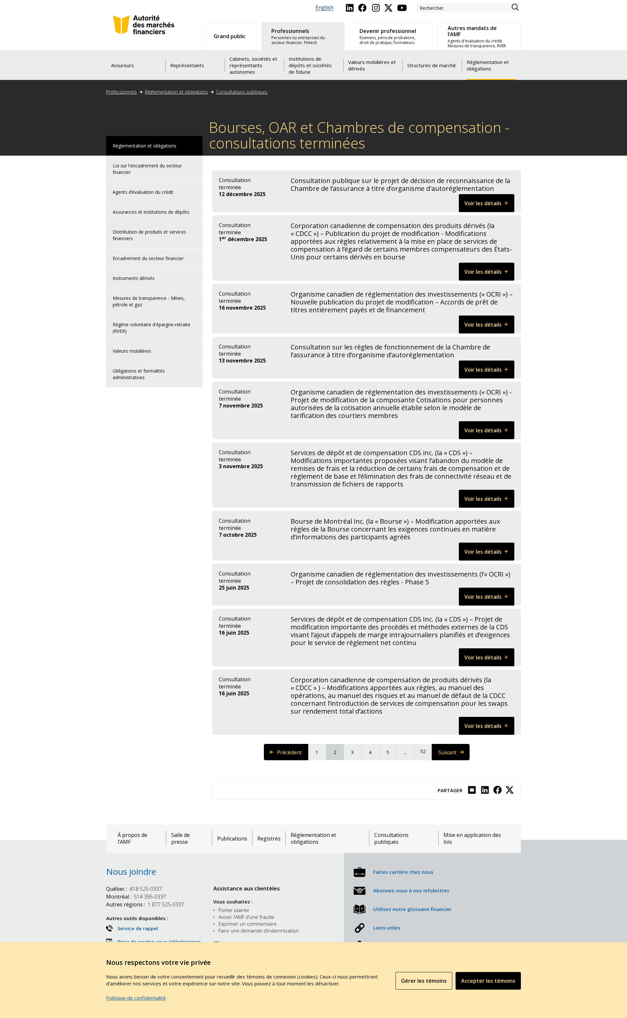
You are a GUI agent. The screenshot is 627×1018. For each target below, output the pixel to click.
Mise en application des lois (472, 838)
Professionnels (121, 92)
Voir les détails (489, 205)
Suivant (453, 754)
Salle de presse (180, 838)
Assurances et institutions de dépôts (151, 212)
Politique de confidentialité (136, 998)
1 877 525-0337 (145, 904)
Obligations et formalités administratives (139, 374)
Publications (232, 838)
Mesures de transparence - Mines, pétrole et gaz (149, 301)
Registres (269, 838)
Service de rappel (138, 928)
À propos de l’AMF (132, 838)
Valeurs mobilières (132, 351)
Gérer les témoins (424, 980)
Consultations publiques (241, 92)
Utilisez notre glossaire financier (412, 909)
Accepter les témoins (488, 980)
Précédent (292, 754)
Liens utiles (386, 927)
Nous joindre (131, 871)
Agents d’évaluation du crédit (143, 192)
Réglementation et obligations (176, 92)
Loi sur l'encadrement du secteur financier (147, 168)
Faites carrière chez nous (403, 872)
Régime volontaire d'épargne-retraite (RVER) (151, 327)
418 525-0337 (134, 888)
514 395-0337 (136, 896)
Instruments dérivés (133, 278)
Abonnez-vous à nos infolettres (411, 890)
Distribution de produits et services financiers (149, 235)
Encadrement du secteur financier (148, 258)
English (324, 8)
